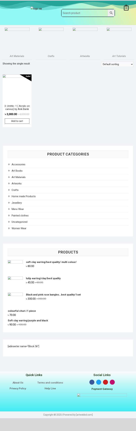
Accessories (18, 164)
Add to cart (17, 121)
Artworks (17, 183)
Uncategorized (19, 221)
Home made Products (24, 196)
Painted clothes (20, 215)
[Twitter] (98, 382)
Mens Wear (18, 209)
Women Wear (19, 228)
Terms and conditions (50, 382)
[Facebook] (91, 382)
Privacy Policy (18, 388)
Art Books (17, 170)
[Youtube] (105, 382)
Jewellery (17, 202)
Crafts (15, 190)
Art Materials (19, 177)
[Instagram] (112, 382)
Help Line (50, 388)
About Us (18, 382)
